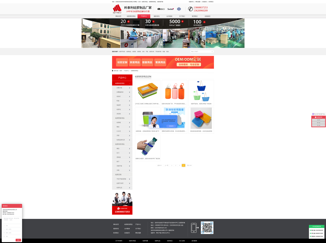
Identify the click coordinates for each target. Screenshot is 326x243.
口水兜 (119, 131)
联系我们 (211, 1)
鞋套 (164, 51)
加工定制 (182, 240)
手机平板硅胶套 (121, 179)
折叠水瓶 (119, 87)
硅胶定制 (118, 174)
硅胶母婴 (145, 240)
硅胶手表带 (120, 183)
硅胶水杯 (151, 51)
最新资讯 (157, 16)
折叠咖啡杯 (120, 92)
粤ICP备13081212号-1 (163, 233)
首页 (121, 70)
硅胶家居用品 (131, 16)
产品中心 (144, 16)
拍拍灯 (119, 96)
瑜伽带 (119, 105)
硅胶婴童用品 (119, 118)
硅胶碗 (119, 122)
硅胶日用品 (132, 240)
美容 (167, 51)
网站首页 (118, 16)
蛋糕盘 (119, 157)
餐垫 (118, 127)
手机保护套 (158, 51)
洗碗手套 (119, 166)
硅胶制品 (128, 51)
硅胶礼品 (119, 187)
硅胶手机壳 (122, 51)
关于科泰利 (118, 240)
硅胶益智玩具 (121, 140)
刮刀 (118, 153)
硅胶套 (139, 51)
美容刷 (119, 113)
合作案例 (169, 16)
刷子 (118, 161)
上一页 (166, 165)
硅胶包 (119, 109)
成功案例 (194, 240)
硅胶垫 (134, 51)
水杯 (143, 51)
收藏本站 (191, 1)
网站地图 (198, 1)
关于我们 (182, 16)
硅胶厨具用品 (119, 144)
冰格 (118, 170)
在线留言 (204, 1)
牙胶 (118, 135)
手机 (147, 51)
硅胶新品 (170, 240)
